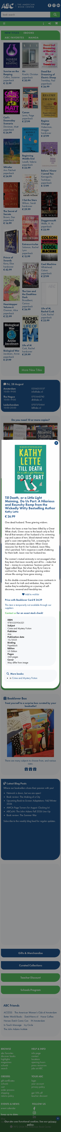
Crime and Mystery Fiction (24, 678)
